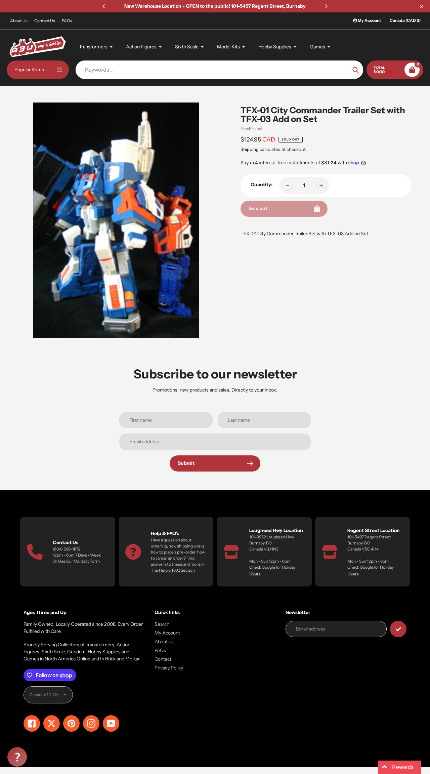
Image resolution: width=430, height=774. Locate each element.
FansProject (252, 128)
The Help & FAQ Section (173, 570)
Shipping (250, 149)
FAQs (160, 650)
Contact (163, 659)
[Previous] (104, 6)
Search (162, 624)
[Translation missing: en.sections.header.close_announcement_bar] (421, 6)
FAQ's (67, 20)
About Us (19, 20)
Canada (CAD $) (405, 20)
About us (164, 642)
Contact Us (44, 20)
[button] (17, 757)
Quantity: (261, 184)
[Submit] (398, 629)
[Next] (325, 6)
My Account (167, 633)
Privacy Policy (169, 668)
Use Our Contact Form (79, 561)
